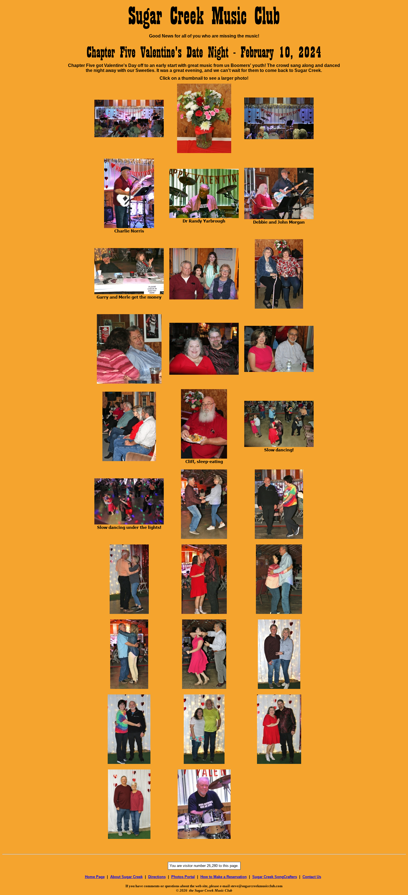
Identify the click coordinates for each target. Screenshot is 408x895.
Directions (157, 877)
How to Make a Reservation (223, 877)
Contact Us (312, 877)
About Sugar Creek (126, 877)
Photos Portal (183, 877)
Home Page (95, 877)
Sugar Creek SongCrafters (274, 877)
